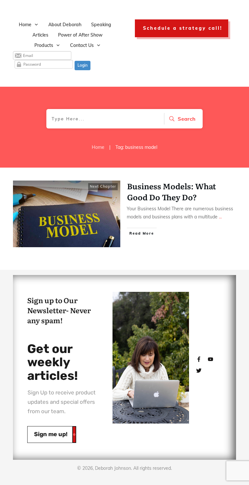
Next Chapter (103, 186)
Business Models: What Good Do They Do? (171, 191)
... (220, 217)
